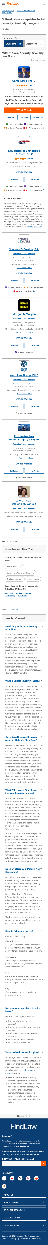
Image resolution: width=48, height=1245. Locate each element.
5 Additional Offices (24, 393)
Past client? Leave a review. (24, 254)
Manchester (22, 596)
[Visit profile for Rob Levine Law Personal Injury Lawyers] (24, 427)
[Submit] (43, 1163)
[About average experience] (43, 128)
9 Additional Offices (24, 268)
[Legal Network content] (43, 1225)
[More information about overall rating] (32, 159)
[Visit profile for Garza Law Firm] (24, 72)
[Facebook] (4, 1178)
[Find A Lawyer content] (43, 1202)
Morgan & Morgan (24, 314)
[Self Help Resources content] (43, 1210)
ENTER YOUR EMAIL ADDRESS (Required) (18, 1159)
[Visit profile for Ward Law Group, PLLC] (24, 366)
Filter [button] (7, 29)
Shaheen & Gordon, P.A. (24, 249)
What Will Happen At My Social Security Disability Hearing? (21, 791)
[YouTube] (12, 1178)
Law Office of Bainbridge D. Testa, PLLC (24, 152)
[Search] (43, 3)
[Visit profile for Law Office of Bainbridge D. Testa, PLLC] (24, 142)
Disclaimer (24, 1238)
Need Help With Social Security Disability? (21, 628)
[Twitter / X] (20, 1178)
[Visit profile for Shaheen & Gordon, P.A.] (24, 240)
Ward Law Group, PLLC (24, 375)
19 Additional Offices (25, 458)
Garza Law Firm (22, 80)
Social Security (33, 579)
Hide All (15, 609)
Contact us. (24, 1146)
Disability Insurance (14, 579)
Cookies (35, 1238)
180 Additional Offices (24, 332)
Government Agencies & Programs (20, 573)
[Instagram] (28, 1178)
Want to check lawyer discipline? (22, 1052)
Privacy (14, 1238)
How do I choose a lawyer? (19, 931)
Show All (5, 609)
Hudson (28, 593)
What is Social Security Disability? (22, 680)
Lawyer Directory (8, 11)
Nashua (19, 593)
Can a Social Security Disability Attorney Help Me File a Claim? (21, 738)
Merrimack (9, 593)
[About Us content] (43, 1194)
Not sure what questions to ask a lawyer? (22, 1010)
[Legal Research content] (43, 1217)
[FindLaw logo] (13, 4)
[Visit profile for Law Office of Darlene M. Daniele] (24, 492)
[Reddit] (36, 1178)
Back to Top (25, 1116)
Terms (4, 1238)
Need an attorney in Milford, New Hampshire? (23, 870)
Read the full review (34, 227)
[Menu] (3, 3)
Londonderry (10, 596)
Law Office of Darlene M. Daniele (24, 502)
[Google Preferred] (4, 1186)
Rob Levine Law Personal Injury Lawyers (24, 437)
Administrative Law (14, 567)
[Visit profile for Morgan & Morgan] (24, 305)
